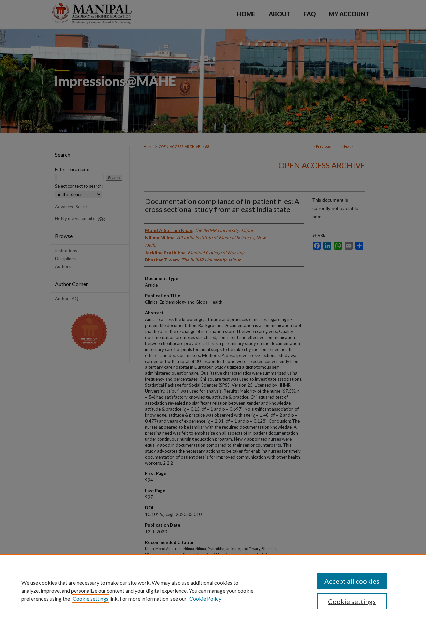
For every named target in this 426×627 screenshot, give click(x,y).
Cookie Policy (205, 598)
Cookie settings (90, 598)
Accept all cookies (351, 581)
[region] (213, 590)
